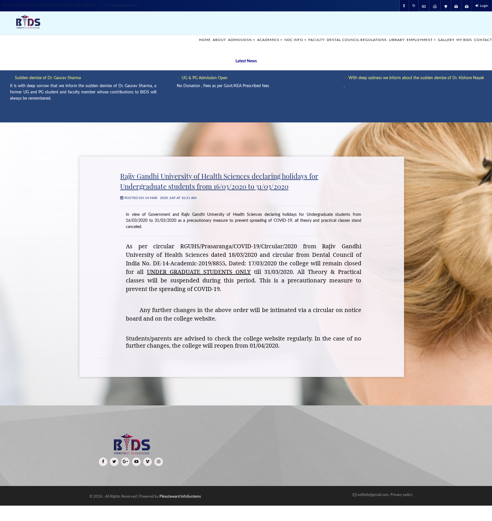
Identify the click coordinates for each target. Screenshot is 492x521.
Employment (414, 40)
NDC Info (277, 40)
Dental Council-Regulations (346, 40)
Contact (482, 40)
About (198, 40)
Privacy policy (401, 495)
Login (483, 5)
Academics (250, 40)
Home (182, 40)
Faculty (302, 40)
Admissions (220, 40)
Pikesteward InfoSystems (180, 497)
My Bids (462, 40)
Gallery (443, 40)
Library (389, 40)
